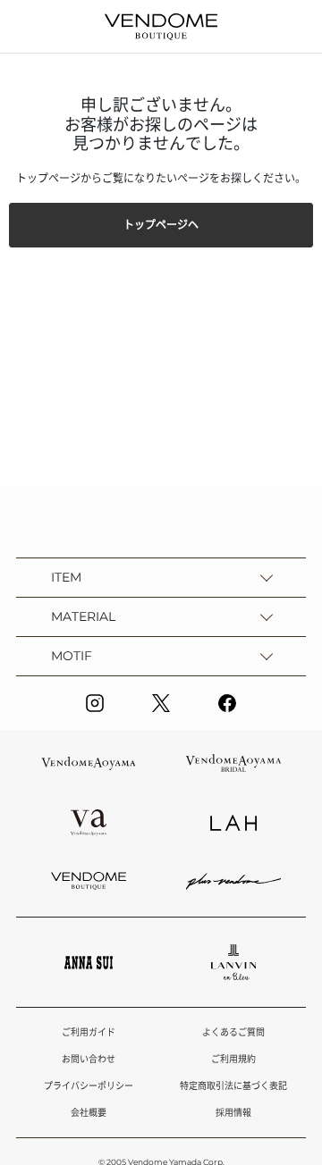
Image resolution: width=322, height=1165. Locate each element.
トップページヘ (161, 224)
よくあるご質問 (233, 1032)
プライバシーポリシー (88, 1086)
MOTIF (71, 656)
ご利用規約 (233, 1059)
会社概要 (88, 1113)
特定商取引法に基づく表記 (233, 1086)
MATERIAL (83, 616)
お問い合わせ (88, 1059)
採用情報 (233, 1113)
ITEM (66, 577)
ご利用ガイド (88, 1032)
